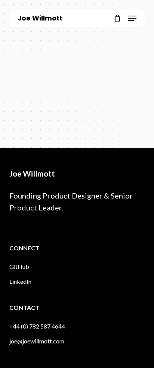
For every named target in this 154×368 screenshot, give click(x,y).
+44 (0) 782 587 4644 (37, 326)
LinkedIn (20, 281)
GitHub (19, 266)
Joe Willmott (40, 18)
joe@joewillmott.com (36, 341)
